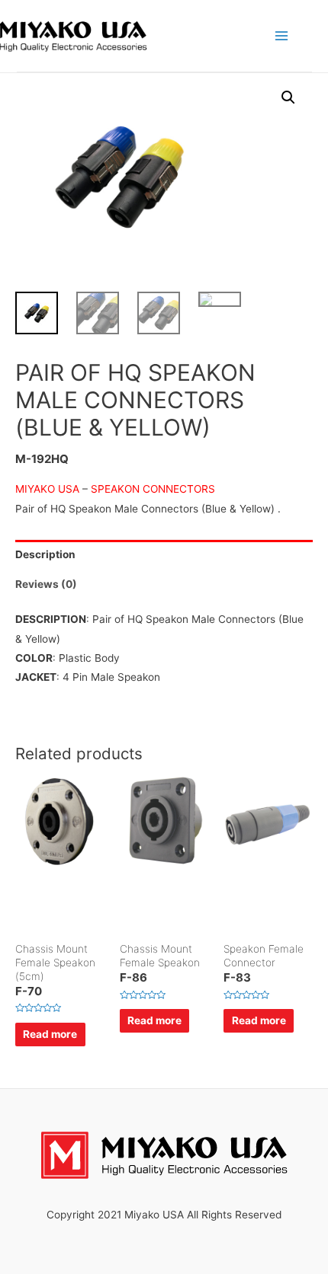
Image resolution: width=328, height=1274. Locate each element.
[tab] (164, 555)
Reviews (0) (46, 584)
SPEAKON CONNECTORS (153, 489)
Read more (50, 1034)
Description (45, 554)
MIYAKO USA (47, 489)
